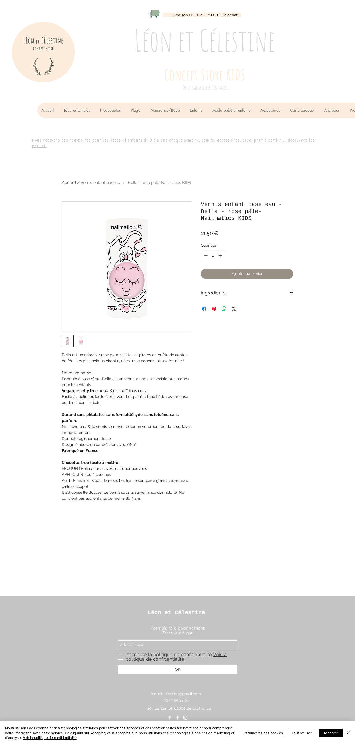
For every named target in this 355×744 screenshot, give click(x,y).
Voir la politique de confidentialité (50, 737)
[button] (166, 110)
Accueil (69, 182)
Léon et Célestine (176, 613)
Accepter (331, 732)
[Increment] (220, 255)
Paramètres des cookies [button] (263, 732)
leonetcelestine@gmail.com (176, 693)
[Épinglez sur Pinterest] (214, 309)
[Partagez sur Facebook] (204, 309)
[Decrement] (205, 255)
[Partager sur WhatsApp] (224, 309)
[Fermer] (349, 733)
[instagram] (185, 717)
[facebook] (177, 717)
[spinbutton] (213, 255)
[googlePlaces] (169, 717)
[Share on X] (234, 309)
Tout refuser (302, 732)
